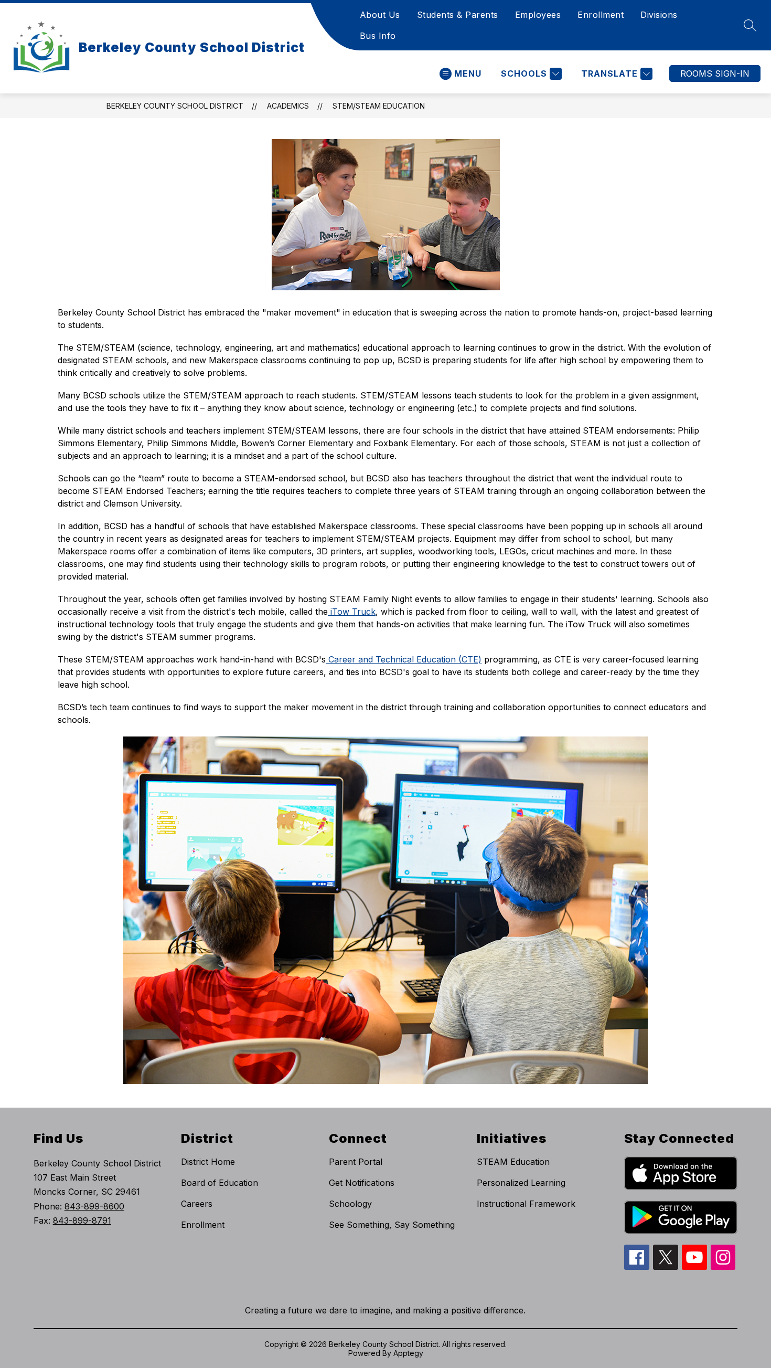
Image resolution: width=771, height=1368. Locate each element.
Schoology (350, 1203)
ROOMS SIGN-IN (714, 73)
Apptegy (408, 1353)
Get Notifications (361, 1182)
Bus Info (378, 35)
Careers (196, 1203)
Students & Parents (457, 14)
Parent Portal (355, 1161)
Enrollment (600, 14)
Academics (288, 105)
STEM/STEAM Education (379, 105)
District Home (208, 1161)
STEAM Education (513, 1161)
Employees (538, 14)
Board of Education (219, 1182)
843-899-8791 (82, 1220)
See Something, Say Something (392, 1224)
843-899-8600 (94, 1206)
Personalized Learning (521, 1182)
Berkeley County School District (174, 105)
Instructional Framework (526, 1203)
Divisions (659, 14)
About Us (380, 14)
